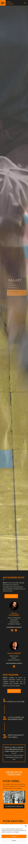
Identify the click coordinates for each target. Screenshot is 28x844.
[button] (26, 826)
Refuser (14, 840)
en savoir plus (11, 596)
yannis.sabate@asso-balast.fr (14, 663)
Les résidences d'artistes (14, 806)
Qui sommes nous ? (13, 578)
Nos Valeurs (10, 674)
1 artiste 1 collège (16, 291)
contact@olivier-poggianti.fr (14, 627)
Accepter (14, 836)
